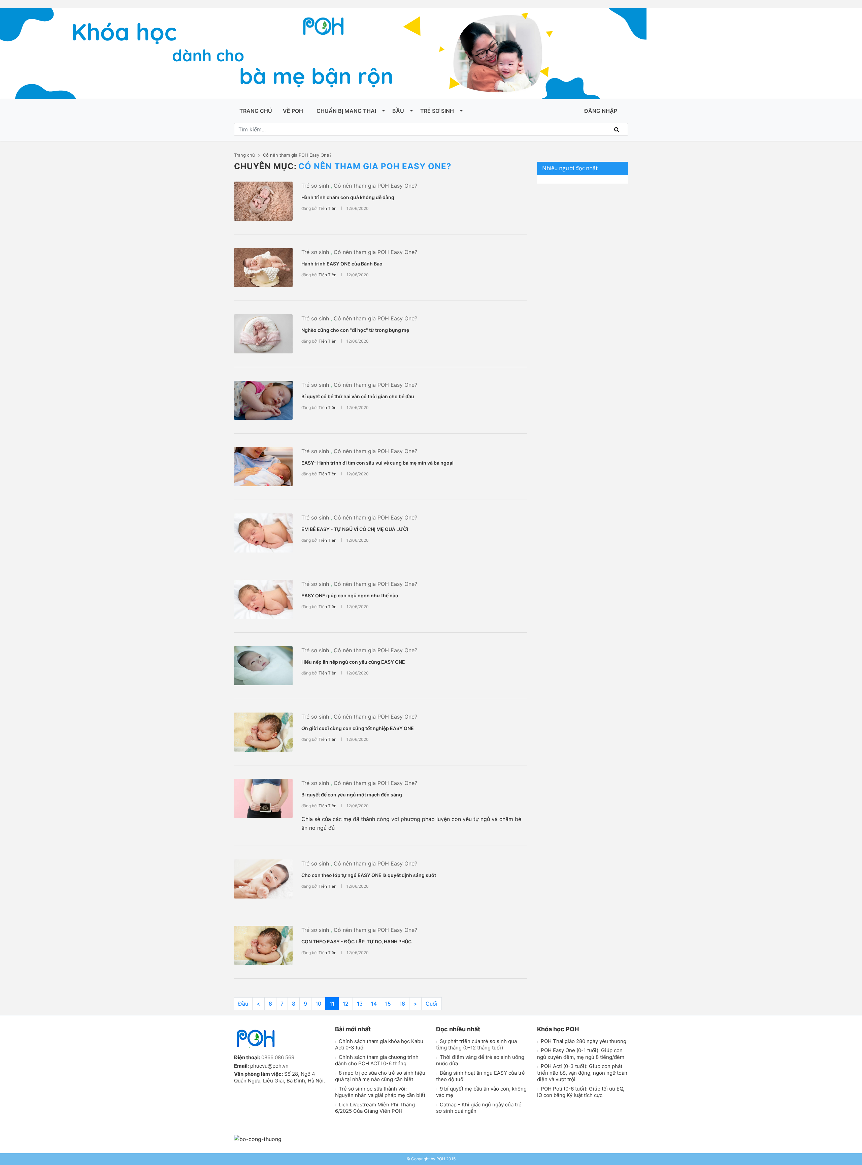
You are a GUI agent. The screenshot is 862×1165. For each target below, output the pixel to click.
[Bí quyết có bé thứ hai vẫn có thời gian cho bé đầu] (263, 400)
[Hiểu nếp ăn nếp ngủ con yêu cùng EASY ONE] (263, 665)
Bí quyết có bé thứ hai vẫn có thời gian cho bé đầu (357, 396)
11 (332, 1003)
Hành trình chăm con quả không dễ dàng (347, 197)
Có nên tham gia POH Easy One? (375, 185)
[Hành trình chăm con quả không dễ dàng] (263, 201)
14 (374, 1003)
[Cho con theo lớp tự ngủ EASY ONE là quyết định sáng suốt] (263, 879)
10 (318, 1003)
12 (346, 1003)
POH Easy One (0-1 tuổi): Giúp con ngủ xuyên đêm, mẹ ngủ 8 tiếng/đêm (580, 1053)
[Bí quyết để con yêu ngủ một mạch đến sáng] (263, 798)
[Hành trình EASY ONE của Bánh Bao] (263, 267)
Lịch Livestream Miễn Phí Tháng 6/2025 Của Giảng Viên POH (375, 1107)
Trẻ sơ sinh (437, 110)
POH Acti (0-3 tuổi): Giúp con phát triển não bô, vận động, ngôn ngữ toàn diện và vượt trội (582, 1072)
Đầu (243, 1003)
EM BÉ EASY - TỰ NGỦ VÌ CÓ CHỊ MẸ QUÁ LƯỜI (354, 529)
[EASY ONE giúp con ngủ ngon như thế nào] (263, 599)
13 (360, 1003)
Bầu (398, 110)
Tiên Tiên (327, 208)
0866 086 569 (277, 1057)
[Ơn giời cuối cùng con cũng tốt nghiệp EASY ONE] (263, 732)
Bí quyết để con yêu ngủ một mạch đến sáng (351, 794)
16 (402, 1003)
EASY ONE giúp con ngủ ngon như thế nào (349, 595)
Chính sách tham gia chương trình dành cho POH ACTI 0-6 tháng (377, 1060)
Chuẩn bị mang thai (346, 110)
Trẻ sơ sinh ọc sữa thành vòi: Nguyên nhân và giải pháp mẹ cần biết (380, 1092)
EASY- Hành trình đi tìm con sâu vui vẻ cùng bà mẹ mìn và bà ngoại (377, 463)
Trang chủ (255, 110)
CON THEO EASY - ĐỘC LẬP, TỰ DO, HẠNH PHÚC (356, 941)
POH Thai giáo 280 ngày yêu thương (582, 1041)
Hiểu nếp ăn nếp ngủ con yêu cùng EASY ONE (353, 662)
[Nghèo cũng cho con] (263, 333)
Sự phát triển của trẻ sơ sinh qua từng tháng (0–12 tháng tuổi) (476, 1044)
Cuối (431, 1003)
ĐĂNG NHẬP (600, 110)
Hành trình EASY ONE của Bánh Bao (342, 263)
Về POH (293, 110)
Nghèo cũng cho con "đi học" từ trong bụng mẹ (355, 330)
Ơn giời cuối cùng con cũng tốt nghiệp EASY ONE (357, 728)
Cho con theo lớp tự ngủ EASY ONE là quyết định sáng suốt (368, 875)
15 (388, 1003)
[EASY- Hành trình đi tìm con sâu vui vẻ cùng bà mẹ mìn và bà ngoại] (263, 466)
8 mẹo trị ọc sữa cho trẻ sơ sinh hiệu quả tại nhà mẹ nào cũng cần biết (380, 1076)
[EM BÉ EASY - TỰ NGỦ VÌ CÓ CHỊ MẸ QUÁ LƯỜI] (263, 533)
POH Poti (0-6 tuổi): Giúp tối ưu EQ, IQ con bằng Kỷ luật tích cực (580, 1092)
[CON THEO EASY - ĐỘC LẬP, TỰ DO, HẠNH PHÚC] (263, 945)
